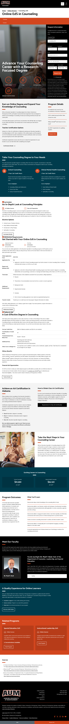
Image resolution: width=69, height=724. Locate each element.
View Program (8, 647)
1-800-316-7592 (63, 691)
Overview (5, 19)
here (10, 427)
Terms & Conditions (23, 718)
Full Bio (33, 576)
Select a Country (51, 65)
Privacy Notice (50, 96)
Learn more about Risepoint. (8, 709)
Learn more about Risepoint (61, 96)
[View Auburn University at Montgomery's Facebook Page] (55, 716)
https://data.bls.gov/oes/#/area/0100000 (12, 676)
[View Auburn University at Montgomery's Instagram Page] (60, 716)
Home (4, 11)
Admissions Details (8, 309)
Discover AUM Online (8, 609)
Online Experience (40, 698)
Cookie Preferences (13, 718)
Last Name (60, 46)
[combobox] (57, 41)
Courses (5, 23)
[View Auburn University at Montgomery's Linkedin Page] (63, 716)
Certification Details (8, 146)
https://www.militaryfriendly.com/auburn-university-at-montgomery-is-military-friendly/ (21, 671)
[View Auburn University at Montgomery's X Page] (57, 716)
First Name (50, 46)
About (43, 696)
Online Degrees (12, 11)
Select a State (60, 65)
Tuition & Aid (41, 694)
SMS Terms (54, 96)
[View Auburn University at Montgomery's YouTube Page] (65, 716)
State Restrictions (33, 718)
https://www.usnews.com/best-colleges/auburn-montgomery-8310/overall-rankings (22, 666)
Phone (49, 59)
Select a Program (51, 38)
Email (49, 52)
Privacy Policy (5, 718)
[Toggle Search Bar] (62, 3)
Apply (17, 722)
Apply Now (15, 257)
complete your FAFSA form (34, 371)
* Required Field (51, 37)
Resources (42, 699)
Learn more (4, 713)
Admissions (41, 692)
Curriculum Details (7, 234)
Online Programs (40, 691)
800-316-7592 (58, 77)
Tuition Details (7, 377)
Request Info (52, 134)
